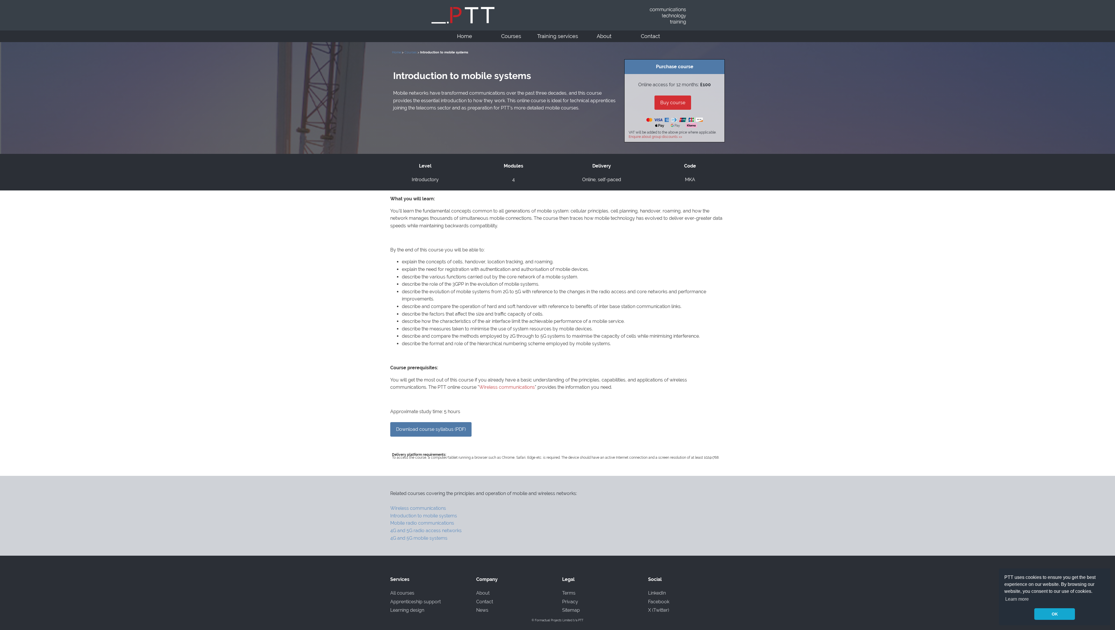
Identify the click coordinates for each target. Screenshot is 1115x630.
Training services (557, 36)
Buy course (672, 102)
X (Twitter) (658, 610)
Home (464, 36)
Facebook (658, 601)
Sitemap (571, 610)
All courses (402, 593)
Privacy (570, 601)
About (604, 36)
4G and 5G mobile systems (418, 538)
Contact (650, 36)
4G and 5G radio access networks (426, 530)
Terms (569, 593)
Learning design (407, 610)
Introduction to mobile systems (423, 516)
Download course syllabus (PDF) (431, 429)
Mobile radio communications (422, 523)
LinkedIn (657, 593)
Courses (511, 36)
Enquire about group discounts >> (655, 137)
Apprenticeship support (415, 601)
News (482, 610)
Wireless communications (507, 387)
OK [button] (1055, 614)
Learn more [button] (1017, 599)
